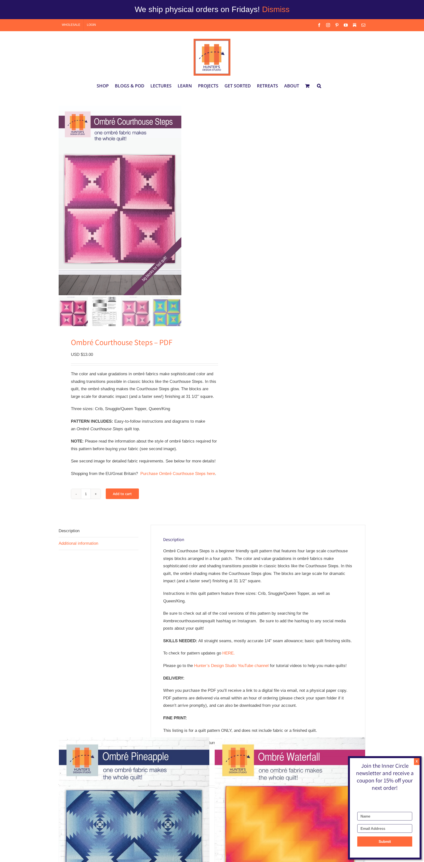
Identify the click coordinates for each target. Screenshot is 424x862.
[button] (319, 86)
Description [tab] (69, 530)
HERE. (228, 653)
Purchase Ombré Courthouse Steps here (177, 473)
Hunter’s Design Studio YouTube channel (231, 665)
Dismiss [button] (276, 9)
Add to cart (122, 493)
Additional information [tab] (78, 543)
